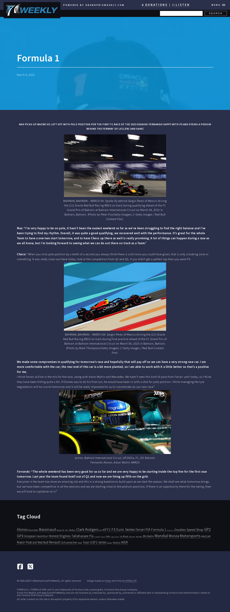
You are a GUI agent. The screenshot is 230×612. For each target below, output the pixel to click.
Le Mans (124, 536)
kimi (108, 536)
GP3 (20, 535)
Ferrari (140, 529)
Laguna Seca (115, 537)
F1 (109, 529)
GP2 (207, 529)
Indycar (103, 537)
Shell (80, 543)
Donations (156, 5)
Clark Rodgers (87, 529)
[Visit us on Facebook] (20, 569)
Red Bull (43, 542)
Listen (182, 5)
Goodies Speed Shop (188, 529)
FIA (147, 529)
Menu (216, 4)
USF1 (94, 542)
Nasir (21, 542)
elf (104, 529)
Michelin (148, 536)
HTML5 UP (131, 580)
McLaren (132, 537)
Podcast (31, 542)
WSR (124, 542)
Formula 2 (170, 530)
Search (216, 13)
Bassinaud (47, 529)
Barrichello (33, 530)
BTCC (67, 530)
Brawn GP (61, 530)
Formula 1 (158, 529)
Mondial (161, 535)
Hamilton (42, 536)
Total (86, 542)
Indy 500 (97, 537)
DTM (100, 530)
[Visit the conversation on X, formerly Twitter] (30, 569)
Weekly (116, 542)
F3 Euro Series (123, 529)
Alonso (22, 529)
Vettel (102, 542)
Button (72, 530)
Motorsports (190, 535)
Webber (109, 543)
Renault (54, 542)
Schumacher (69, 542)
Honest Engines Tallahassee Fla (71, 536)
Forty (108, 580)
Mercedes (139, 537)
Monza (174, 536)
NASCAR (205, 536)
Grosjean (30, 536)
